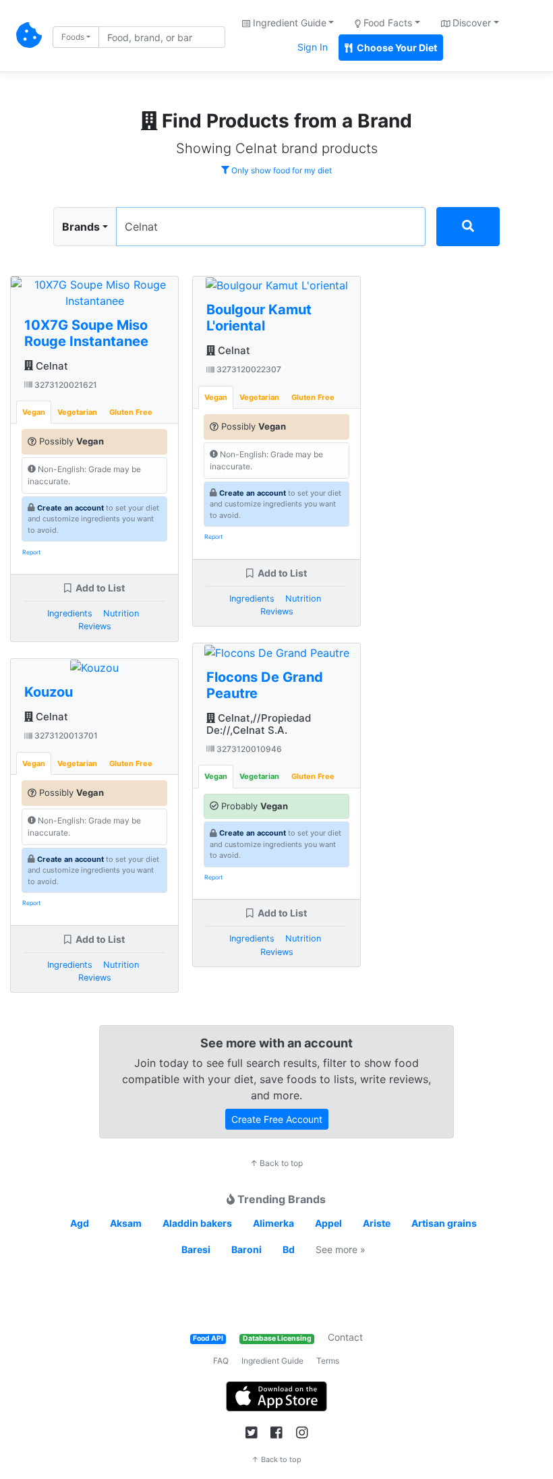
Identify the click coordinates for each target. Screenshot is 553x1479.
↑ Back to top (276, 1163)
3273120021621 (64, 385)
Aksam (126, 1223)
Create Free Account (276, 1119)
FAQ (221, 1361)
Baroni (246, 1249)
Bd (289, 1249)
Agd (79, 1223)
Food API (208, 1338)
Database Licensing (277, 1338)
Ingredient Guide (272, 1361)
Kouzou (48, 692)
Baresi (195, 1249)
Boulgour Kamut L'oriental (259, 317)
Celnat (50, 365)
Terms (327, 1361)
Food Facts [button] (386, 22)
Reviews (94, 626)
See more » (341, 1249)
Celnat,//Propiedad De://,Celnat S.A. (258, 724)
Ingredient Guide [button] (288, 22)
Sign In (312, 47)
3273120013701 (65, 735)
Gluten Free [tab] (130, 412)
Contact (345, 1337)
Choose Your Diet (396, 47)
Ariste (376, 1223)
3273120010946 (248, 749)
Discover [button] (470, 22)
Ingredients (69, 613)
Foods (72, 37)
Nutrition (121, 613)
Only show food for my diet (280, 170)
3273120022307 (247, 369)
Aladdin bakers (197, 1223)
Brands (81, 226)
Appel (328, 1223)
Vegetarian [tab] (77, 412)
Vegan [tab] (33, 412)
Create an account (70, 508)
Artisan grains (444, 1223)
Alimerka (273, 1223)
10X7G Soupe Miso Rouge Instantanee (86, 333)
